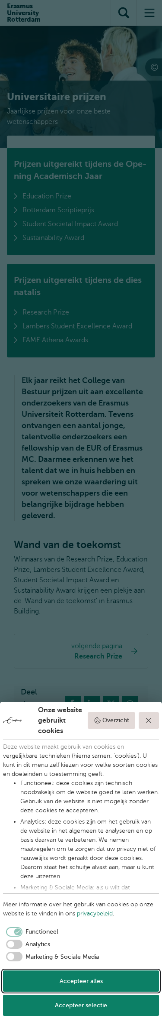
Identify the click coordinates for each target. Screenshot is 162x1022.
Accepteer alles (81, 981)
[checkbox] (30, 932)
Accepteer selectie (81, 1005)
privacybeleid (95, 913)
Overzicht (115, 720)
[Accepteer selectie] (149, 720)
